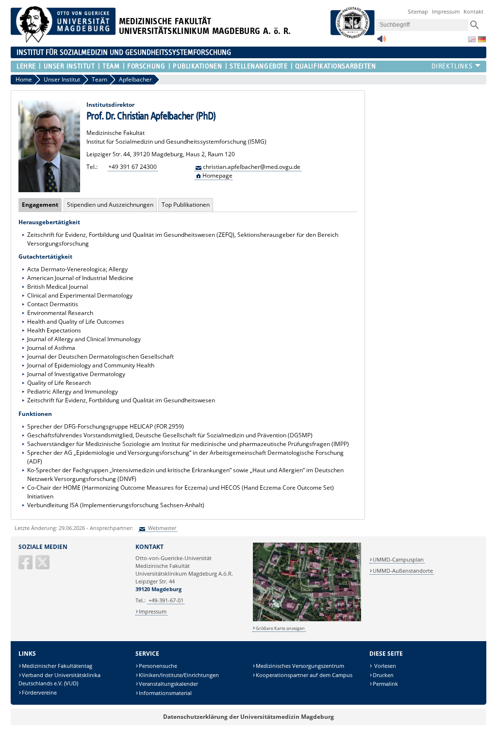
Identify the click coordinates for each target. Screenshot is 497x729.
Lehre (26, 66)
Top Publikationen (186, 204)
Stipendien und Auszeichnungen (110, 204)
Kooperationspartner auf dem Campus (304, 675)
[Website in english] (471, 39)
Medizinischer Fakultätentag (57, 665)
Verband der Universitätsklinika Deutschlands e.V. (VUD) (59, 679)
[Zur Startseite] (63, 40)
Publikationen (197, 66)
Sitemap (418, 11)
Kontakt (473, 11)
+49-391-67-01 (166, 600)
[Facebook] (26, 566)
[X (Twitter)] (43, 566)
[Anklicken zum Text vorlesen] (381, 41)
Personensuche (158, 665)
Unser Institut (69, 66)
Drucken (383, 675)
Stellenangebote (258, 66)
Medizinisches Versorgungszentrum (300, 665)
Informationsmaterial (165, 692)
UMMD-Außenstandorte (403, 570)
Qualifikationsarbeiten (335, 66)
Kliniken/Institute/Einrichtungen (179, 675)
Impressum (446, 11)
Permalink (385, 683)
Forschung (146, 66)
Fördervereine (39, 692)
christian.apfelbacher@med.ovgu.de (251, 167)
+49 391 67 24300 (132, 167)
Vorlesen (384, 665)
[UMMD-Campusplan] (307, 619)
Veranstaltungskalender (168, 683)
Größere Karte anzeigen (280, 628)
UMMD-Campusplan (398, 559)
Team (110, 66)
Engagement (38, 204)
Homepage (217, 175)
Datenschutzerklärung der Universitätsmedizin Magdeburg (248, 716)
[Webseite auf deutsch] (482, 39)
